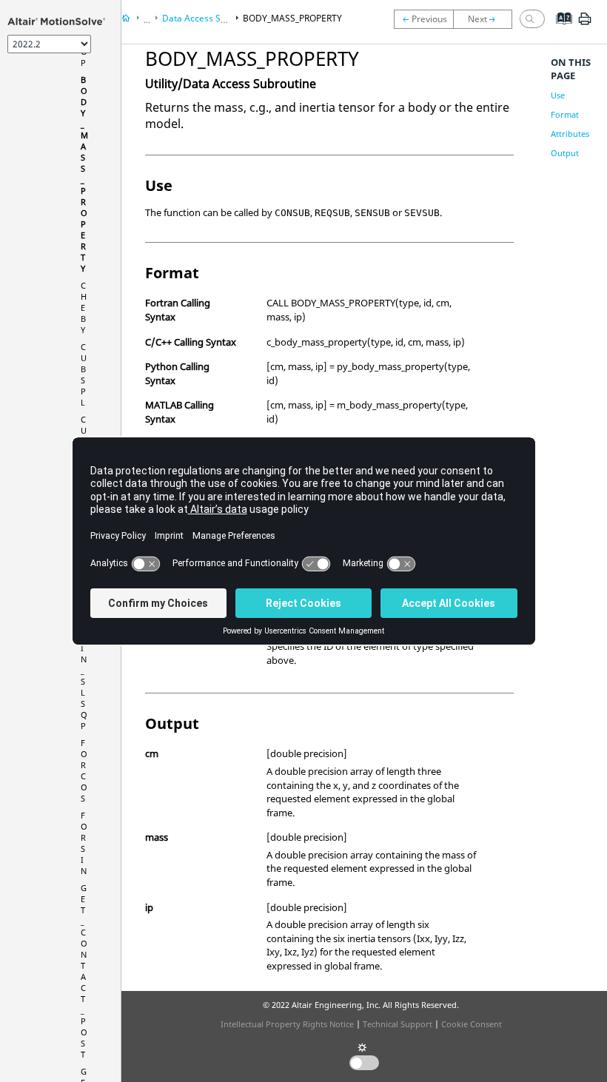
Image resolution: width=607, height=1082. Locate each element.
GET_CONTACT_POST (84, 971)
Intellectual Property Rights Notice (287, 1023)
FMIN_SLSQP (84, 675)
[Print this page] (585, 24)
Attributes (570, 133)
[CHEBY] (486, 19)
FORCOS (84, 770)
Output (565, 152)
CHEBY (84, 307)
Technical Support (397, 1023)
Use (558, 95)
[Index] (559, 29)
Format (565, 114)
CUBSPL (84, 374)
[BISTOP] (423, 19)
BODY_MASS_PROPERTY (292, 18)
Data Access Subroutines (213, 18)
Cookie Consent (471, 1023)
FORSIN (84, 843)
